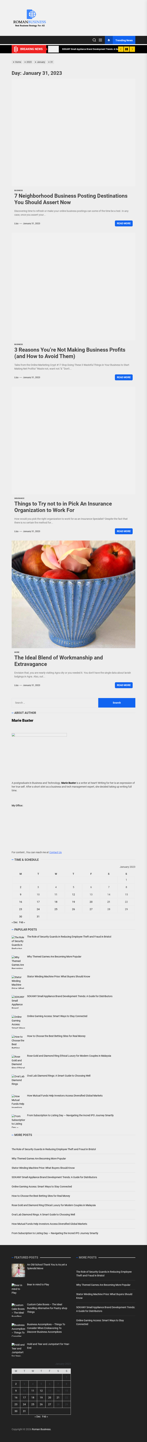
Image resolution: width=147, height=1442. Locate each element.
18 (55, 901)
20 (91, 901)
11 (55, 894)
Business (18, 190)
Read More (124, 223)
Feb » (22, 922)
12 (73, 894)
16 (20, 901)
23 (20, 909)
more (16, 652)
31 (38, 916)
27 (91, 909)
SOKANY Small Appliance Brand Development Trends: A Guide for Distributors (54, 1177)
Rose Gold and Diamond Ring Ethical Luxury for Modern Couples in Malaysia (54, 1205)
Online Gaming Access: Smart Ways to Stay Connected (42, 1186)
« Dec (15, 922)
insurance (19, 498)
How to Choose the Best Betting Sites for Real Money (41, 1195)
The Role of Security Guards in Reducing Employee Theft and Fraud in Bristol (54, 1149)
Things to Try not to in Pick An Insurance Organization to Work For (63, 507)
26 (73, 909)
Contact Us (55, 852)
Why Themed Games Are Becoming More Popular (39, 1158)
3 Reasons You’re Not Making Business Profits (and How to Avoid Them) (69, 353)
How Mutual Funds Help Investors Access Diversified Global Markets (49, 1223)
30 (20, 916)
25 (55, 909)
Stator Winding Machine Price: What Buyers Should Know (43, 1167)
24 (38, 909)
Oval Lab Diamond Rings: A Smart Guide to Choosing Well (43, 1214)
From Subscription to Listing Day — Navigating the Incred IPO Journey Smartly (55, 1233)
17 (38, 901)
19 (73, 901)
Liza (16, 223)
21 (108, 901)
